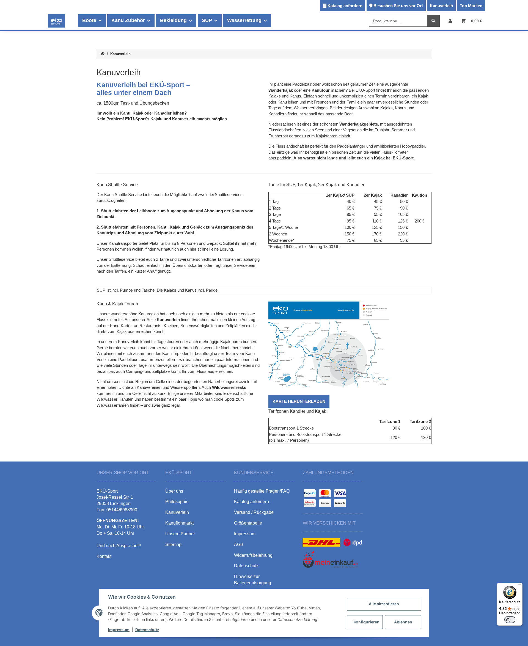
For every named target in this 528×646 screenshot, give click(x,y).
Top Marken (471, 5)
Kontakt (104, 556)
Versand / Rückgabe (254, 512)
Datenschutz (147, 629)
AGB (238, 544)
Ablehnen (403, 622)
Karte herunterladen (299, 401)
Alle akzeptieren (384, 603)
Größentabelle (248, 523)
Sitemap (173, 544)
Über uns (174, 491)
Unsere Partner (180, 533)
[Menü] (519, 586)
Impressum (119, 629)
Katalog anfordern (345, 5)
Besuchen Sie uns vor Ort (398, 5)
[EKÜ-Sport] (56, 20)
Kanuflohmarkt (179, 523)
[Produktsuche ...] (433, 21)
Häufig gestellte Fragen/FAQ (262, 491)
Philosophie (177, 501)
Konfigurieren (367, 622)
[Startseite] (103, 54)
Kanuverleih (441, 5)
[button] (450, 20)
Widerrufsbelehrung (253, 555)
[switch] (509, 619)
